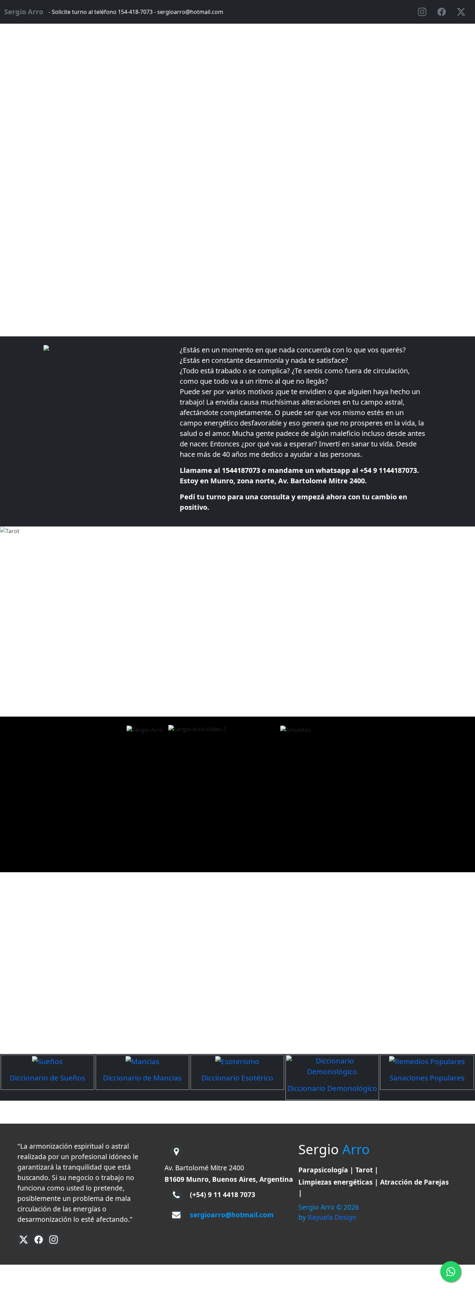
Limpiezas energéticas (335, 1182)
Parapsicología (323, 1169)
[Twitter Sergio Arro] (23, 1239)
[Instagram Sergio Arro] (53, 1239)
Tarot (364, 1169)
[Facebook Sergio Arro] (38, 1239)
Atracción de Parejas (414, 1182)
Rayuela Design (332, 1217)
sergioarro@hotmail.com (232, 1214)
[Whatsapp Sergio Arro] (450, 1271)
